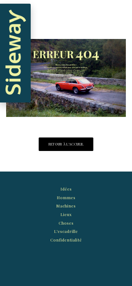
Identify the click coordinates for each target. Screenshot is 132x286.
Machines (66, 205)
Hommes (66, 197)
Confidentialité (66, 239)
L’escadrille (66, 231)
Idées (66, 188)
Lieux (66, 214)
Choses (66, 223)
